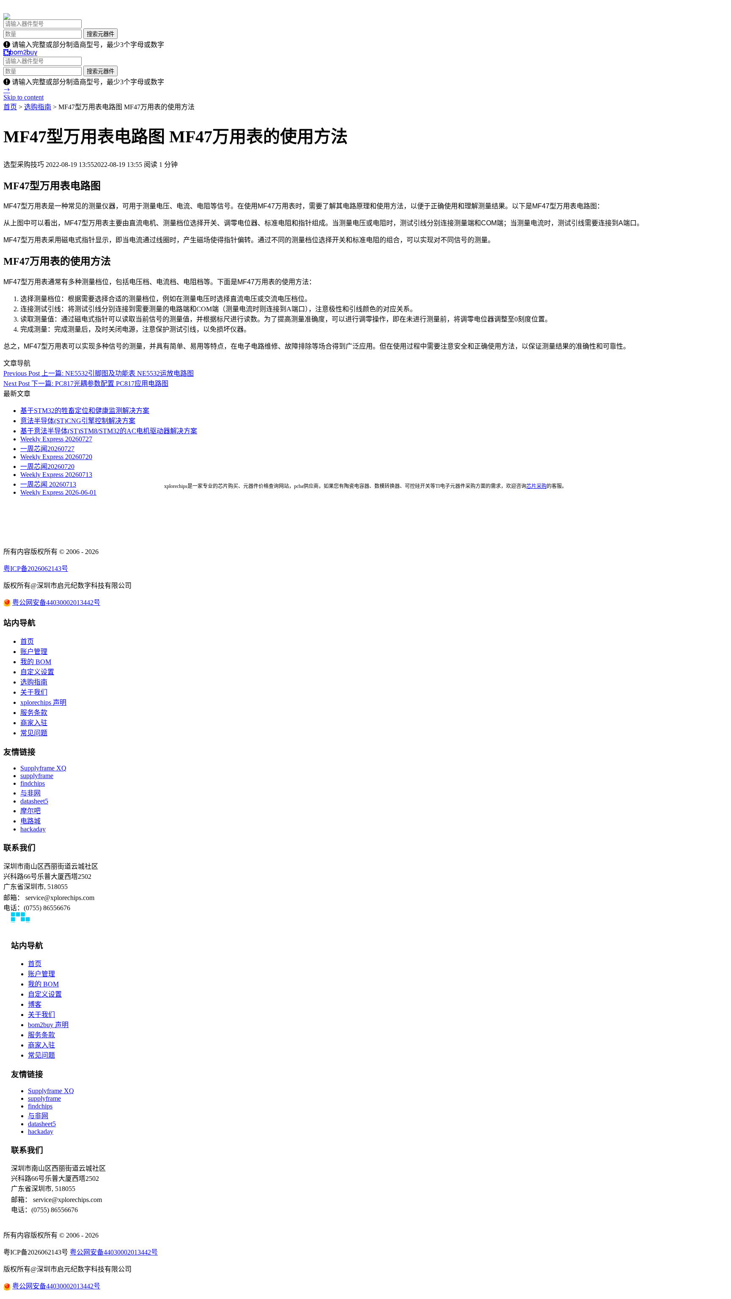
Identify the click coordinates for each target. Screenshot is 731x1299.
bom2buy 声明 (48, 1024)
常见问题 (33, 733)
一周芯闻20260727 (47, 448)
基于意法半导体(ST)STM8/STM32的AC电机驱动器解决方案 (108, 431)
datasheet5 (34, 801)
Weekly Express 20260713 (56, 474)
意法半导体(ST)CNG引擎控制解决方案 (77, 420)
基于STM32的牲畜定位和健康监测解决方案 (84, 410)
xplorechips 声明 (43, 702)
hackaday (33, 829)
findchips (32, 783)
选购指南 (37, 107)
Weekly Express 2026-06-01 (58, 492)
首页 (10, 107)
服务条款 (33, 712)
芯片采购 (536, 486)
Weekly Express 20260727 (56, 439)
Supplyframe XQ (43, 768)
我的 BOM (35, 661)
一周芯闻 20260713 (48, 484)
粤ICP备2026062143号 (35, 568)
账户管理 (33, 651)
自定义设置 (37, 672)
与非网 (30, 793)
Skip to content (23, 97)
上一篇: (98, 373)
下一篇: (85, 383)
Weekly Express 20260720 (56, 456)
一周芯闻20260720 (47, 466)
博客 (34, 1004)
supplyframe (36, 775)
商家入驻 (33, 722)
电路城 (30, 821)
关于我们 (33, 692)
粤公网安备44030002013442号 (56, 602)
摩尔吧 (30, 810)
